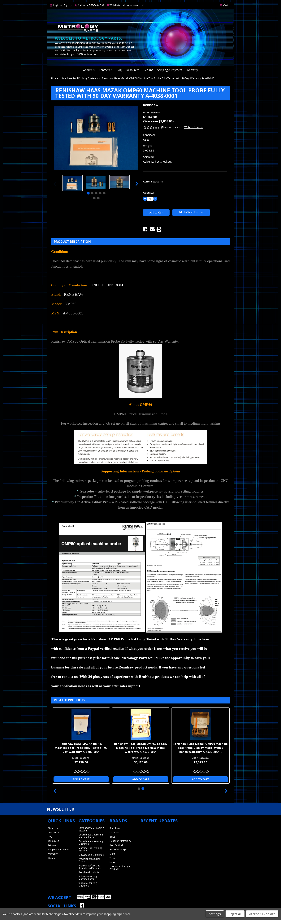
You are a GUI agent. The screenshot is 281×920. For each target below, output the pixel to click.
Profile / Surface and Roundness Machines (90, 867)
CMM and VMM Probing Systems (91, 829)
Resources (132, 70)
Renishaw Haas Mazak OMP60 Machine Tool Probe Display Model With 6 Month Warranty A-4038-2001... (200, 748)
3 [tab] (96, 193)
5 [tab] (104, 193)
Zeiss (112, 836)
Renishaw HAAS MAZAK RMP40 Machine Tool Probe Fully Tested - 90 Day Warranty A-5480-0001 (81, 748)
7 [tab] (98, 198)
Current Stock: (153, 181)
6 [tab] (94, 198)
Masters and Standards (91, 854)
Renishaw (115, 828)
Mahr (112, 853)
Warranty (192, 70)
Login (56, 5)
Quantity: (148, 192)
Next (137, 183)
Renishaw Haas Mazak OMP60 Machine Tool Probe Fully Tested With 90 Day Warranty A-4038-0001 (158, 78)
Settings (215, 914)
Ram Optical (116, 845)
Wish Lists (115, 5)
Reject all (235, 914)
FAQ (119, 70)
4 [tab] (100, 193)
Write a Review (193, 127)
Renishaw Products (89, 872)
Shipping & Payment (169, 70)
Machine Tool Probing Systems (80, 78)
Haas (112, 862)
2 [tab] (92, 193)
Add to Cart (81, 779)
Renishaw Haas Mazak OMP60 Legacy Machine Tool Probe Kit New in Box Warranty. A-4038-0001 (140, 748)
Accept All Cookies (262, 914)
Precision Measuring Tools (89, 860)
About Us (89, 70)
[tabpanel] (72, 183)
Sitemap (52, 858)
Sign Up (68, 5)
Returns (148, 70)
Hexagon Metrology (120, 841)
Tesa (112, 858)
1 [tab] (88, 193)
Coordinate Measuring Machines (91, 842)
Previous (55, 183)
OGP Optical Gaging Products (120, 868)
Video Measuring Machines (88, 884)
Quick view (81, 724)
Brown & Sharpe (118, 849)
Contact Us (106, 70)
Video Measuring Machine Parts (88, 878)
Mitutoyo (114, 832)
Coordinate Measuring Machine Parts (91, 836)
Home (54, 78)
